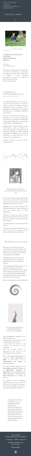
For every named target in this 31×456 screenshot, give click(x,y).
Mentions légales (15, 447)
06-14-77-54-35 (15, 444)
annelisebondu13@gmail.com (15, 442)
